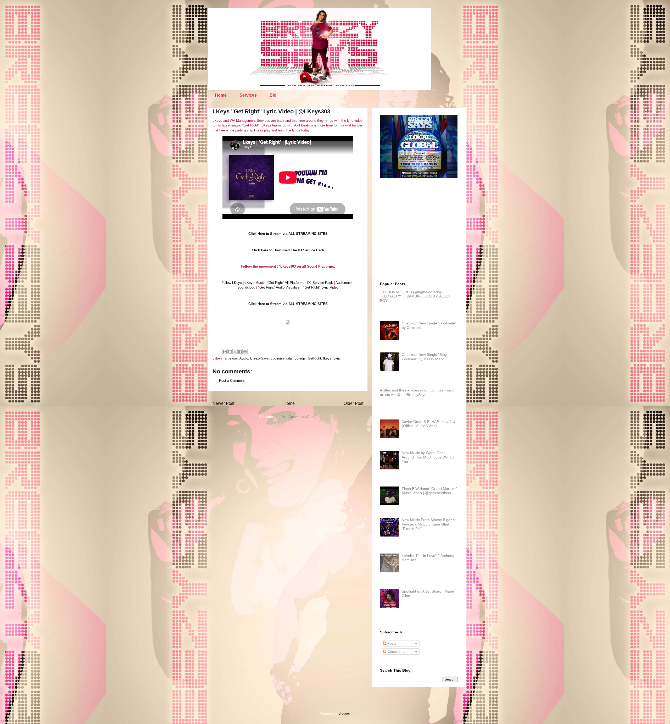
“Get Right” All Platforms (285, 283)
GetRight (314, 358)
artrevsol (231, 358)
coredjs (300, 358)
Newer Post (223, 403)
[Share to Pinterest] (245, 351)
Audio (243, 358)
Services (248, 95)
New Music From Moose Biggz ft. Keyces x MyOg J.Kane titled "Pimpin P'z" (429, 524)
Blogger (344, 713)
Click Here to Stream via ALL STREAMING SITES (288, 234)
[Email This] (225, 351)
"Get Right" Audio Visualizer (279, 287)
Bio (273, 95)
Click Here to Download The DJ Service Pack (288, 250)
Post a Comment (232, 381)
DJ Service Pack (320, 283)
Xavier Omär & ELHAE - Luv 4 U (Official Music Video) (428, 423)
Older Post (353, 403)
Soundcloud (246, 287)
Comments (395, 651)
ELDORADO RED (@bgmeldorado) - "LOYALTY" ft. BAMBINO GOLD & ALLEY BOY (415, 296)
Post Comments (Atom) (298, 417)
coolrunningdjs (282, 358)
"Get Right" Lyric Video (320, 287)
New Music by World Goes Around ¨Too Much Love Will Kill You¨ (428, 457)
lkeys (327, 358)
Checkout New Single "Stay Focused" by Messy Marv (424, 356)
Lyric (337, 358)
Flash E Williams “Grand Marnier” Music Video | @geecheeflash (429, 491)
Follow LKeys (231, 283)
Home (221, 95)
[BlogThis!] (230, 351)
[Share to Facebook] (240, 351)
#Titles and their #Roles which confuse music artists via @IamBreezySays (417, 392)
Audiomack (344, 283)
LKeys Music (255, 283)
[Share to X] (235, 351)
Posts (391, 643)
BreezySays (259, 358)
